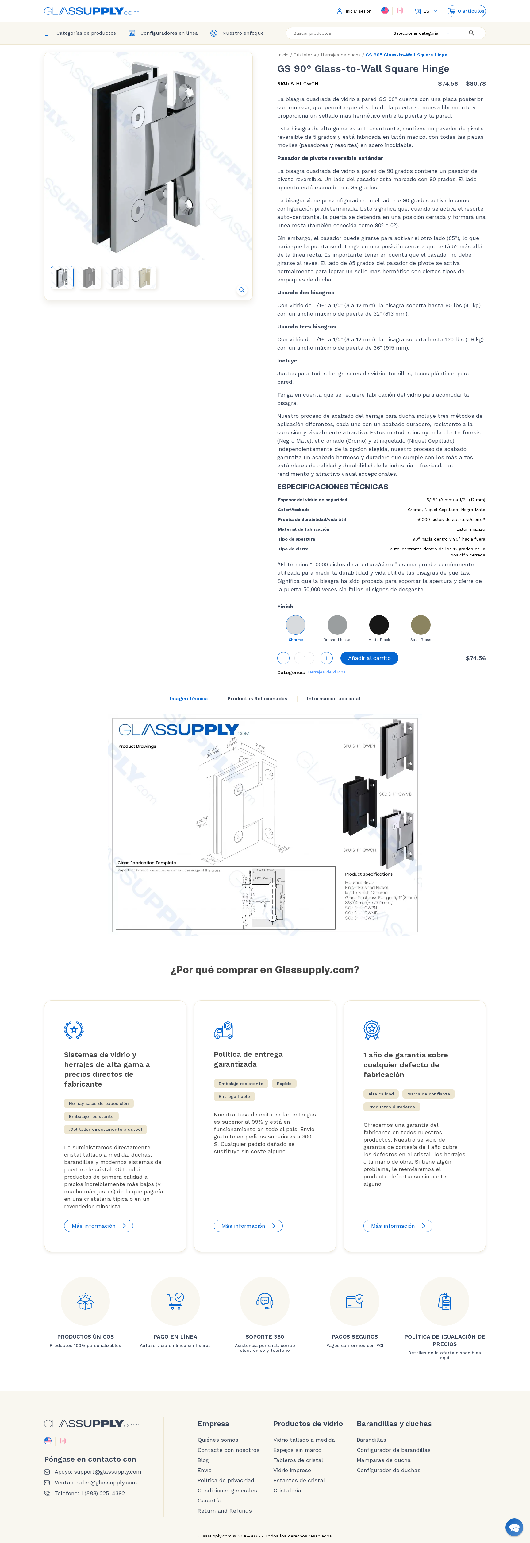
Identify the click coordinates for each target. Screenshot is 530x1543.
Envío (205, 1470)
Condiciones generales (227, 1490)
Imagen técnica (189, 698)
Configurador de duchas (389, 1470)
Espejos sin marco (297, 1450)
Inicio (283, 55)
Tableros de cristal (298, 1460)
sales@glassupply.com (106, 1482)
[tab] (189, 699)
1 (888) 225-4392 (103, 1493)
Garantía (209, 1500)
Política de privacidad (226, 1480)
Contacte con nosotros (228, 1450)
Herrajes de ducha (341, 55)
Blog (203, 1460)
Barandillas (371, 1440)
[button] (242, 290)
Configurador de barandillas (394, 1450)
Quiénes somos (218, 1440)
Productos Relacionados (257, 698)
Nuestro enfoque (243, 33)
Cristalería (305, 55)
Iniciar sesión (358, 11)
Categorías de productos (86, 33)
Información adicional (333, 698)
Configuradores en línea (169, 33)
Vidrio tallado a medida (304, 1440)
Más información (94, 1226)
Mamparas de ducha (384, 1460)
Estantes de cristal (299, 1480)
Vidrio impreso (292, 1470)
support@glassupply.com (107, 1472)
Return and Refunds (225, 1511)
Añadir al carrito (369, 658)
